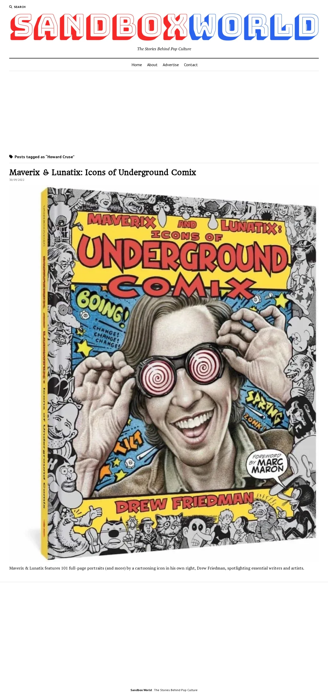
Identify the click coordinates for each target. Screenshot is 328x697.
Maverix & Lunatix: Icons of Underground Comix (102, 172)
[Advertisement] (164, 111)
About (152, 64)
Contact (191, 64)
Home (136, 64)
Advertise (171, 64)
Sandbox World (141, 690)
